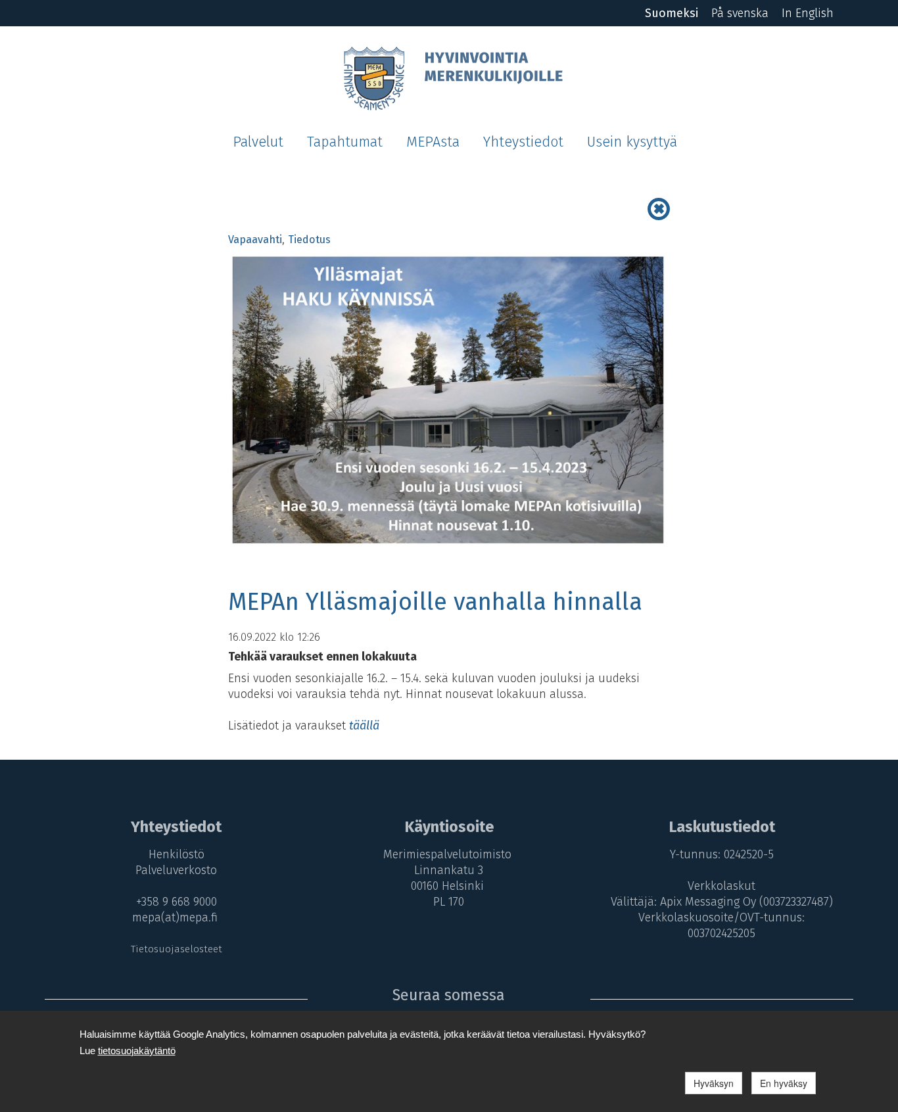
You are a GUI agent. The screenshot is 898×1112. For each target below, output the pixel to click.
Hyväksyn (714, 1083)
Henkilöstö (176, 854)
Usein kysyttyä (632, 142)
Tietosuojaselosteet (176, 949)
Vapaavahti (255, 239)
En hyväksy (783, 1083)
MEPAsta (433, 142)
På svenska (739, 13)
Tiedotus (309, 239)
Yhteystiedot (523, 142)
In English (808, 13)
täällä (364, 725)
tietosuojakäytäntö (137, 1050)
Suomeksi (671, 13)
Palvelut (258, 142)
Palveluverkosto (176, 870)
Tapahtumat (345, 142)
